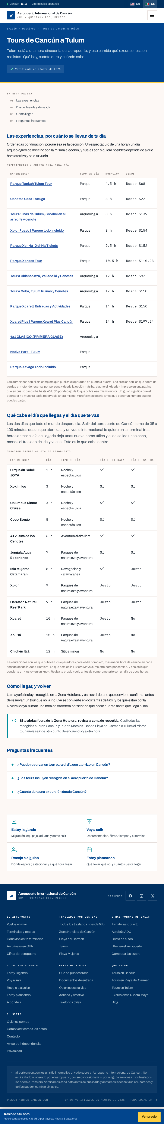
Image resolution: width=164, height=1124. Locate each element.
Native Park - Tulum (25, 352)
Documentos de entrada (76, 980)
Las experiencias (27, 100)
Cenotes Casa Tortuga (27, 199)
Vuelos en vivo (17, 924)
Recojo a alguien (18, 987)
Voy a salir (14, 980)
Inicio (12, 28)
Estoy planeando (19, 995)
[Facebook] (130, 896)
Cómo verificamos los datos (27, 1029)
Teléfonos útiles (70, 1002)
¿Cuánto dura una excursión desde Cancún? (52, 791)
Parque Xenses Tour (26, 261)
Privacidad (14, 1051)
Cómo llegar (24, 114)
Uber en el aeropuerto (127, 946)
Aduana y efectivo (71, 995)
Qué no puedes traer (73, 973)
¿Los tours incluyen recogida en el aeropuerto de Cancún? (62, 778)
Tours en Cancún (123, 973)
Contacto (13, 1036)
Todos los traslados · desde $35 (82, 924)
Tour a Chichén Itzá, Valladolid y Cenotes (41, 276)
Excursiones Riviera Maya (130, 995)
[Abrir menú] (152, 15)
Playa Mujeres (69, 953)
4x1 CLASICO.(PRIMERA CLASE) (36, 336)
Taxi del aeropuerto (125, 924)
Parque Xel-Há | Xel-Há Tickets (34, 245)
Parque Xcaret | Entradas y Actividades (40, 306)
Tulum (63, 946)
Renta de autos (122, 939)
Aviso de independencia (24, 1043)
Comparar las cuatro (126, 953)
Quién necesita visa (72, 987)
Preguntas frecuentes (30, 120)
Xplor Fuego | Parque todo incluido (37, 230)
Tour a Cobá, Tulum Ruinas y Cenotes (39, 291)
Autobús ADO (121, 931)
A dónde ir (14, 1002)
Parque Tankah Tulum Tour (31, 183)
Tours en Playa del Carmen (130, 980)
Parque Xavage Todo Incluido (33, 367)
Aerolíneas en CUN (20, 946)
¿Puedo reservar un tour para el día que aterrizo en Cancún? (63, 764)
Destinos (28, 28)
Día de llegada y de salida (33, 107)
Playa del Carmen (71, 939)
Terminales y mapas (21, 931)
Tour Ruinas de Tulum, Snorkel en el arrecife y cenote (38, 216)
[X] (152, 896)
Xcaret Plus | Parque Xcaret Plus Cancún (41, 321)
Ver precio (149, 1116)
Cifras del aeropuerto (21, 953)
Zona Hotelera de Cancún (77, 931)
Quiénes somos (18, 1021)
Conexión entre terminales (25, 939)
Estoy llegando (17, 973)
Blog (115, 1002)
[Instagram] (141, 896)
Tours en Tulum (122, 987)
